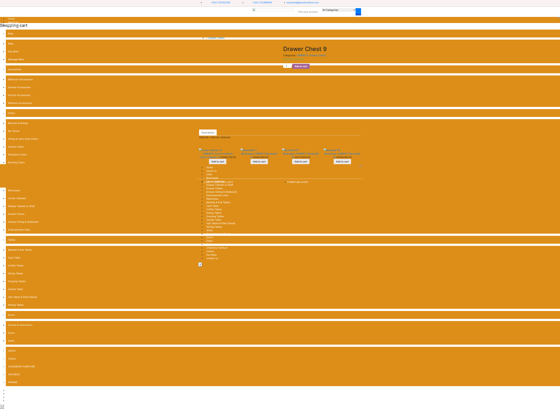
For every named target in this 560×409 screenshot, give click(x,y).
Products (13, 25)
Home (11, 18)
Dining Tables (15, 273)
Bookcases (247, 153)
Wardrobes (212, 198)
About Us (13, 22)
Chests (12, 358)
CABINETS (302, 55)
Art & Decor (14, 390)
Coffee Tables (214, 209)
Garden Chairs (16, 146)
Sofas (209, 230)
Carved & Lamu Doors (20, 325)
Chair (209, 174)
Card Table (212, 205)
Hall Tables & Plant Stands (22, 297)
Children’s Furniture (216, 247)
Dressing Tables (17, 281)
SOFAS (11, 350)
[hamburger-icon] (559, 17)
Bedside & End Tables (218, 202)
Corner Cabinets (224, 153)
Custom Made (15, 393)
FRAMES (12, 382)
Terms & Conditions (19, 397)
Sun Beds (211, 254)
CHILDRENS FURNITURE (21, 366)
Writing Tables (16, 304)
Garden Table (15, 289)
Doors (11, 314)
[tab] (208, 132)
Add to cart (301, 66)
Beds (10, 33)
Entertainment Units (217, 195)
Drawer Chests (317, 55)
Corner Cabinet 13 (210, 157)
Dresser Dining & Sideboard (221, 191)
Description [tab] (208, 132)
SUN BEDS (14, 374)
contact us (14, 400)
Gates (11, 340)
